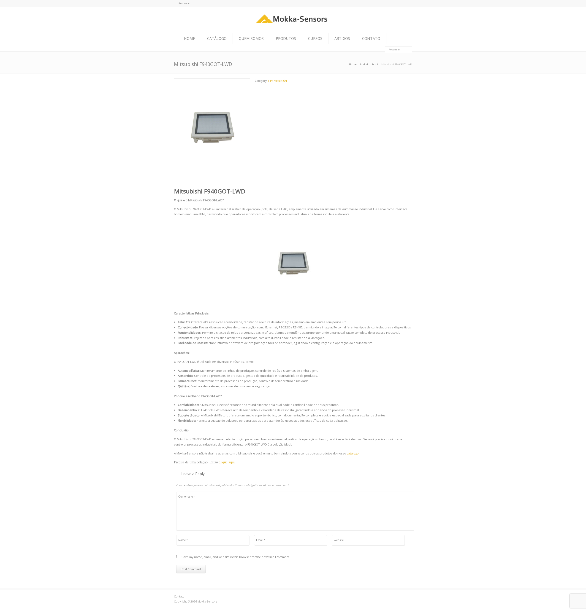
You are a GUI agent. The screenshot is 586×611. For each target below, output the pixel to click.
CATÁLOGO (217, 38)
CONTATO (371, 38)
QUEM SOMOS (251, 38)
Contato (179, 596)
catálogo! (353, 453)
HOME (189, 38)
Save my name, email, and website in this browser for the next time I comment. (236, 557)
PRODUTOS (286, 38)
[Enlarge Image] (212, 81)
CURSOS (315, 38)
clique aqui (227, 462)
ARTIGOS (342, 38)
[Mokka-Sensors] (293, 24)
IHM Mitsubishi (277, 81)
